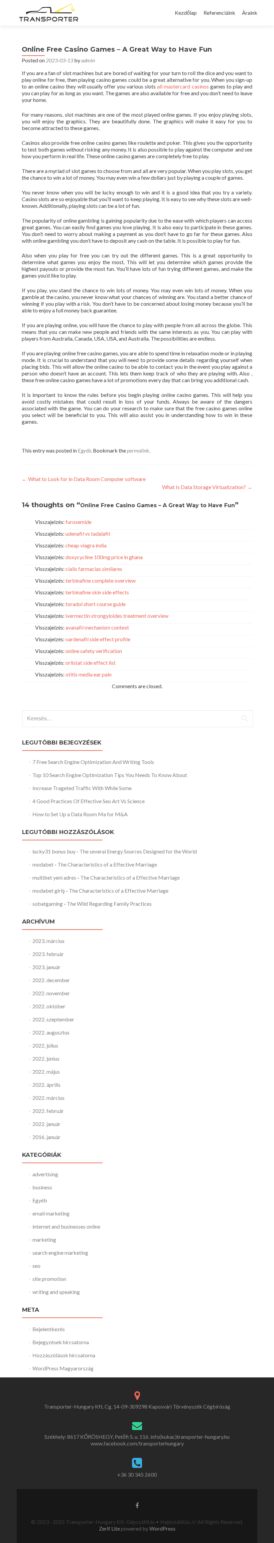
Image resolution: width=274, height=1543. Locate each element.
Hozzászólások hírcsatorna (63, 1355)
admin (88, 60)
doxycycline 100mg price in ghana (104, 557)
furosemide (78, 522)
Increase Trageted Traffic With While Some (82, 788)
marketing (44, 1239)
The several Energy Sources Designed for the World (138, 851)
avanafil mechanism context (97, 627)
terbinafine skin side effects (97, 592)
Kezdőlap (186, 12)
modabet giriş (48, 890)
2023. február (48, 954)
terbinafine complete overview (100, 580)
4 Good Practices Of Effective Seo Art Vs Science (88, 801)
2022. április (46, 1084)
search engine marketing (60, 1252)
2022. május (46, 1071)
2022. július (45, 1045)
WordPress (161, 1528)
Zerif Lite (110, 1528)
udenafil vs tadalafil (87, 533)
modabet (42, 864)
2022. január (46, 1124)
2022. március (48, 1097)
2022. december (51, 980)
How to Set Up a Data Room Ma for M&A (80, 814)
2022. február (48, 1111)
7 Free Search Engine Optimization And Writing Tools (93, 762)
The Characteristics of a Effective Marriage (107, 864)
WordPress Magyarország (63, 1368)
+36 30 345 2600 (137, 1474)
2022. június (45, 1058)
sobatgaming (47, 903)
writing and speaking (56, 1292)
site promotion (49, 1278)
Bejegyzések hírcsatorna (60, 1342)
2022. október (48, 1006)
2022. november (51, 993)
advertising (45, 1174)
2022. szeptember (53, 1019)
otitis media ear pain (88, 674)
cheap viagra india (86, 545)
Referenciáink (219, 12)
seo (36, 1265)
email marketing (51, 1213)
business (42, 1187)
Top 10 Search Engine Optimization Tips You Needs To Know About (109, 775)
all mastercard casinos (183, 86)
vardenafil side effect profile (97, 639)
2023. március (48, 941)
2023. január (46, 967)
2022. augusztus (51, 1032)
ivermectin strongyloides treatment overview (116, 615)
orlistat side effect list (90, 662)
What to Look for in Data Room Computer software (84, 479)
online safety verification (93, 651)
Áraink (249, 12)
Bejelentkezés (48, 1329)
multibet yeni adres (54, 877)
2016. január (46, 1137)
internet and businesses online (66, 1226)
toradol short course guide (95, 604)
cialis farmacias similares (93, 569)
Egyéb (84, 450)
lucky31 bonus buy (54, 851)
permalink (138, 450)
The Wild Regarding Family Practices (109, 903)
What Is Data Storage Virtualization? (207, 487)
